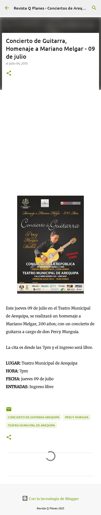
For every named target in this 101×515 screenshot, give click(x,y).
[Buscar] (94, 8)
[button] (9, 73)
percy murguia (76, 417)
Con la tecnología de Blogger (53, 498)
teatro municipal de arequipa (31, 425)
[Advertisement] (50, 135)
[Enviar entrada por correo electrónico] (9, 411)
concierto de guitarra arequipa (33, 417)
